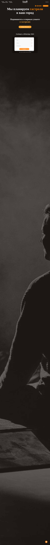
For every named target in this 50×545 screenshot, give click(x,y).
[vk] (35, 5)
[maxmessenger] (40, 5)
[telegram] (39, 5)
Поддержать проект (5, 2)
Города (6, 1)
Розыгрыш (10, 2)
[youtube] (37, 5)
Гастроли (3, 1)
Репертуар (10, 1)
